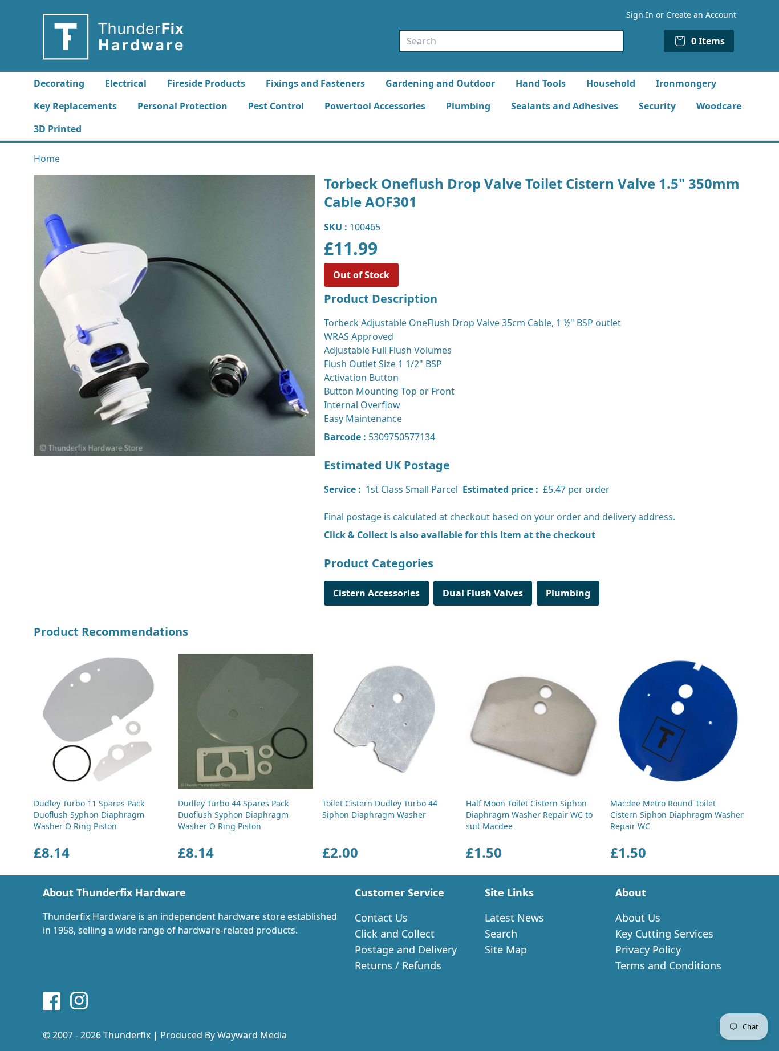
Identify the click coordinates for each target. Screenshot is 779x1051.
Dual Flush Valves (483, 593)
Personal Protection (182, 106)
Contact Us (381, 917)
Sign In (640, 14)
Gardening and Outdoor (440, 83)
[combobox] (511, 41)
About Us (637, 917)
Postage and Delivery (406, 949)
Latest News (514, 917)
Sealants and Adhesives (564, 106)
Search (501, 933)
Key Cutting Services (664, 933)
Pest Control (276, 106)
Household (610, 83)
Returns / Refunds (398, 965)
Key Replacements (75, 106)
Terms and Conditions (668, 965)
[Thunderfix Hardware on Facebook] (52, 1001)
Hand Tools (541, 83)
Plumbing (468, 106)
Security (657, 106)
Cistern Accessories (376, 593)
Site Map (506, 949)
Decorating (59, 83)
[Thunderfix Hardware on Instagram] (79, 1001)
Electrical (126, 83)
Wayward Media (252, 1035)
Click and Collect (395, 933)
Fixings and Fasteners (315, 83)
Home (47, 158)
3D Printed (58, 129)
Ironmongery (686, 83)
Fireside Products (206, 83)
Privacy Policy (648, 949)
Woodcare (718, 106)
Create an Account (701, 14)
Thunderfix (127, 1035)
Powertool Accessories (374, 106)
